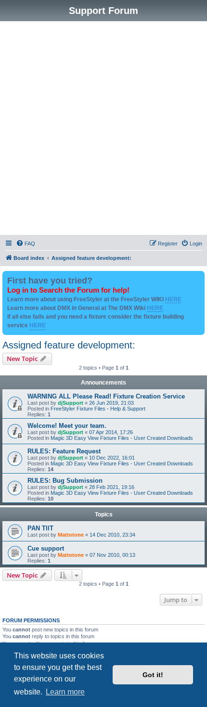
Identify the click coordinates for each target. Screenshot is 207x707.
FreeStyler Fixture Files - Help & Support (98, 408)
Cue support (45, 548)
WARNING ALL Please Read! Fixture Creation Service (106, 396)
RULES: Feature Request (64, 451)
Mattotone (71, 535)
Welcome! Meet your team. (66, 425)
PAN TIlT (40, 528)
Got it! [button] (152, 675)
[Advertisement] (103, 129)
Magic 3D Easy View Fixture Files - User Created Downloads (122, 438)
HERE (173, 299)
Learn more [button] (65, 692)
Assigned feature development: (68, 345)
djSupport (70, 403)
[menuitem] (25, 243)
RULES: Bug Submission (65, 480)
